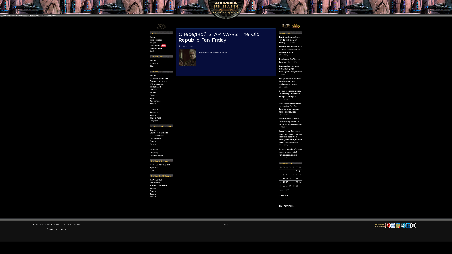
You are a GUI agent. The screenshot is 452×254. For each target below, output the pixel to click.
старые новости (221, 52)
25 (280, 186)
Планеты (153, 141)
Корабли (153, 197)
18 (280, 182)
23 (297, 182)
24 (300, 182)
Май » (287, 196)
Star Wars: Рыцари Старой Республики (63, 224)
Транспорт (154, 95)
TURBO (292, 206)
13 (287, 178)
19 (284, 182)
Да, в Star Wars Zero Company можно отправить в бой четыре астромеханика (290, 152)
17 (300, 178)
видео (152, 170)
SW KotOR (32, 16)
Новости (208, 52)
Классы (153, 188)
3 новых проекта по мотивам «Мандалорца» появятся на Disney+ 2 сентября (290, 94)
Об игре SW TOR (156, 180)
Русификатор (155, 183)
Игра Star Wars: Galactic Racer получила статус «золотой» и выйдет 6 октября (290, 50)
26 (284, 186)
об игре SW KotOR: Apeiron (160, 165)
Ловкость (153, 90)
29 (294, 186)
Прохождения (157, 45)
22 (294, 182)
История (153, 104)
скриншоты (154, 168)
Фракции (153, 194)
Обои (151, 66)
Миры (152, 98)
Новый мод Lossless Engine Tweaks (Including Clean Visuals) (289, 40)
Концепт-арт (154, 112)
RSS (280, 206)
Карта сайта (61, 229)
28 (290, 186)
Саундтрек (154, 121)
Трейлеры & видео (157, 155)
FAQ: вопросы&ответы (158, 185)
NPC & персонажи (156, 84)
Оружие (153, 92)
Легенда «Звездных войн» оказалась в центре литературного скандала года (290, 69)
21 (290, 182)
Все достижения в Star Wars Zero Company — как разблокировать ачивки (290, 81)
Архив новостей (156, 40)
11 (280, 178)
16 (297, 178)
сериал (49, 16)
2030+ (25, 16)
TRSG (286, 206)
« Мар (281, 196)
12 (284, 178)
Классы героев (155, 101)
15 (294, 178)
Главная (152, 37)
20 (287, 182)
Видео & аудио (155, 118)
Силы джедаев (155, 87)
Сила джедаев (155, 138)
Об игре (153, 60)
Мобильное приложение (159, 78)
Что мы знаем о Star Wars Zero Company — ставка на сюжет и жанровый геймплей (290, 121)
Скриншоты (154, 63)
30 (297, 186)
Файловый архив (156, 48)
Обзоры (153, 43)
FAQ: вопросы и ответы (158, 81)
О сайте (152, 51)
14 (290, 178)
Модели (153, 115)
